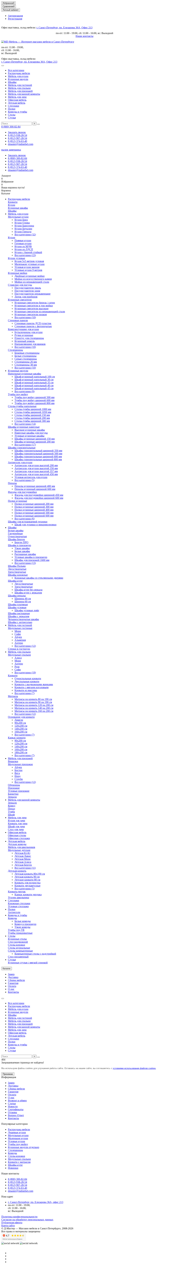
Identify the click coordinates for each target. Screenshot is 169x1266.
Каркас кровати (17, 737)
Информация (8, 1077)
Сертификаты (15, 1109)
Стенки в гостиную (19, 648)
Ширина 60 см (23, 601)
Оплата (12, 986)
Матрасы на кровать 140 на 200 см (34, 708)
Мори (18, 631)
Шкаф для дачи (16, 826)
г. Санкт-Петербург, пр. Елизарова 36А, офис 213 (35, 1202)
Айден (18, 637)
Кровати (12, 202)
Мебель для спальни (19, 88)
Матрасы (13, 696)
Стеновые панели (18, 320)
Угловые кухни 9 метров (28, 270)
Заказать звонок (17, 132)
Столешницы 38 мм (26, 364)
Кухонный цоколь (25, 341)
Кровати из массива (26, 690)
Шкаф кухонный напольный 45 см (34, 388)
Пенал (11, 808)
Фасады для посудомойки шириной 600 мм (39, 498)
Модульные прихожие (20, 764)
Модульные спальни (19, 654)
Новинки (13, 1168)
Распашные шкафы (25, 554)
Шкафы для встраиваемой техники (27, 521)
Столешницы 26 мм (26, 361)
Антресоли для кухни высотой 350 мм (36, 468)
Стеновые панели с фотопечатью (33, 326)
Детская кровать (17, 870)
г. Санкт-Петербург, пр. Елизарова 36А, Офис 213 (64, 27)
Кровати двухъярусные (27, 885)
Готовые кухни (23, 243)
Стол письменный (18, 956)
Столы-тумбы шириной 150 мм (32, 415)
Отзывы (12, 1112)
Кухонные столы (17, 938)
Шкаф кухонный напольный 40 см (34, 385)
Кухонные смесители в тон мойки (34, 305)
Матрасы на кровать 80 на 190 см (33, 699)
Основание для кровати (21, 717)
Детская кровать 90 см (27, 876)
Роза (17, 666)
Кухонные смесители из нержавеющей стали (40, 311)
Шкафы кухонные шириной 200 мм (35, 441)
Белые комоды (23, 921)
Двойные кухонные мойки (30, 276)
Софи (18, 634)
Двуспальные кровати (27, 681)
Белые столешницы (25, 355)
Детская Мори (23, 859)
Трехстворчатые (17, 572)
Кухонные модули (18, 79)
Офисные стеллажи (19, 838)
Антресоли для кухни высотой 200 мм (36, 465)
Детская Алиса (23, 862)
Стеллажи (13, 105)
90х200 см (20, 722)
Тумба (11, 811)
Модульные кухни (18, 216)
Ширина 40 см (23, 598)
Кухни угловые (16, 258)
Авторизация (15, 15)
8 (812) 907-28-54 (17, 138)
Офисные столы (17, 835)
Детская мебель (16, 102)
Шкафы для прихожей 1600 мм (32, 560)
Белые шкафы (15, 530)
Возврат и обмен (17, 1100)
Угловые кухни (16, 1141)
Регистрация (15, 18)
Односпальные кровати (28, 678)
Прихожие (14, 788)
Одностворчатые (17, 536)
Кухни (11, 205)
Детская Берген (23, 865)
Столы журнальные (19, 947)
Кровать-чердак (17, 891)
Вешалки (13, 761)
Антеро (19, 643)
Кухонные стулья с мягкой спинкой (28, 962)
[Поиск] (38, 124)
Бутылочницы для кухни (29, 332)
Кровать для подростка (27, 882)
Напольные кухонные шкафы (24, 373)
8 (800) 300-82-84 (10, 126)
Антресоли (14, 912)
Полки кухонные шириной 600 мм (34, 515)
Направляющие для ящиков (30, 344)
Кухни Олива (22, 222)
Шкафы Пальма (17, 566)
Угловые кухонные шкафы (29, 435)
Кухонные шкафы (18, 208)
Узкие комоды (22, 927)
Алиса (18, 657)
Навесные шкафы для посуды (31, 432)
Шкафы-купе (15, 580)
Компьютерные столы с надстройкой (35, 953)
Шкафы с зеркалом (18, 616)
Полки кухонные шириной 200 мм (34, 503)
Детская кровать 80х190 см (30, 873)
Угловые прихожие (18, 791)
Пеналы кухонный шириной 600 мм (35, 489)
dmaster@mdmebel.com (20, 144)
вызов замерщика (11, 149)
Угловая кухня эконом (27, 267)
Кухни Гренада (23, 231)
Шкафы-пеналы (17, 595)
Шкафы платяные (18, 604)
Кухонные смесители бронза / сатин (35, 302)
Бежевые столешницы (27, 353)
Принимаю (8, 1074)
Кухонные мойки (17, 273)
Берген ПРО (21, 542)
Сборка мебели (16, 980)
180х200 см (21, 752)
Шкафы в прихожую (19, 545)
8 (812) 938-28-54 (17, 135)
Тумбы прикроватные (20, 933)
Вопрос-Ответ (16, 1115)
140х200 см (21, 728)
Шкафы (12, 82)
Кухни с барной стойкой (28, 252)
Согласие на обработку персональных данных (27, 1219)
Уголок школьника (18, 897)
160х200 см (21, 731)
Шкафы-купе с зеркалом (28, 592)
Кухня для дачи (16, 820)
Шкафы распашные (19, 613)
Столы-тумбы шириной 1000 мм (33, 409)
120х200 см (21, 725)
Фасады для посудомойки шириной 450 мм (39, 495)
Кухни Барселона (24, 225)
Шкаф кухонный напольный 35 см (34, 382)
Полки (11, 108)
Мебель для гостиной (20, 85)
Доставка (13, 977)
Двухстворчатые (17, 569)
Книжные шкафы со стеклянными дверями (39, 577)
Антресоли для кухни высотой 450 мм (36, 474)
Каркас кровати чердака (28, 894)
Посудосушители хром (27, 290)
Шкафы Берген (16, 539)
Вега (17, 773)
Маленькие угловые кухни (30, 264)
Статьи (12, 1103)
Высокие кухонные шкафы (30, 429)
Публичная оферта (11, 1222)
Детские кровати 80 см (27, 879)
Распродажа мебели (19, 73)
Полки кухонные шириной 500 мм (34, 512)
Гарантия (13, 983)
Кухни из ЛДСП (24, 249)
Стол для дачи (16, 829)
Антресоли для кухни (20, 462)
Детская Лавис (23, 856)
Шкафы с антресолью (20, 622)
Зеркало (12, 802)
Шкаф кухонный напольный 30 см (34, 379)
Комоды (12, 918)
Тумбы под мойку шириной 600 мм (34, 400)
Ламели (19, 719)
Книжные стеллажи (19, 903)
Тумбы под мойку (18, 394)
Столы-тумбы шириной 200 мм (32, 418)
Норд (17, 776)
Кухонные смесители (20, 299)
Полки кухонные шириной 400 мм (34, 509)
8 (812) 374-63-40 (17, 141)
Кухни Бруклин (23, 228)
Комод (11, 805)
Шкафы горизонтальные (21, 447)
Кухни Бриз (21, 219)
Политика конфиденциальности (19, 1216)
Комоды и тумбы (17, 111)
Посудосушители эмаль (28, 287)
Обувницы (14, 785)
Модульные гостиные (20, 628)
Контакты (13, 992)
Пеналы (12, 483)
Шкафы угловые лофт (27, 610)
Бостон (18, 770)
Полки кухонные (17, 500)
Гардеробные (15, 533)
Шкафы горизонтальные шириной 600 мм (38, 456)
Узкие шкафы (22, 548)
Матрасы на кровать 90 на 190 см (33, 702)
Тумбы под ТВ (16, 930)
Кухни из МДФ (23, 246)
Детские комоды (17, 844)
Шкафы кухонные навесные (24, 427)
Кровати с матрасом (19, 1162)
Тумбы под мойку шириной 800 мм (34, 403)
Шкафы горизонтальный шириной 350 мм (38, 450)
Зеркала (12, 796)
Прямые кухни (23, 240)
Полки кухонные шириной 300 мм (34, 506)
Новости (13, 1106)
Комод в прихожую (25, 924)
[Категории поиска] (2, 65)
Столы (11, 114)
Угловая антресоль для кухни (31, 477)
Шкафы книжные (18, 574)
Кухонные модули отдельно (23, 1147)
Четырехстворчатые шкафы (23, 619)
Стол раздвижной (18, 941)
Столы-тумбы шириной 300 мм (32, 421)
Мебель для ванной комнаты (24, 94)
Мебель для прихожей (20, 91)
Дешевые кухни (17, 1132)
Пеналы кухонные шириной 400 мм (35, 486)
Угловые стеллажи (18, 906)
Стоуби (19, 779)
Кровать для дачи (17, 823)
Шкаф (11, 814)
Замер (11, 974)
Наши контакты (84, 36)
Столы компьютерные (20, 950)
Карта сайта (8, 1225)
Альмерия (20, 640)
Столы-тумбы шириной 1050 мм (33, 412)
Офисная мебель (17, 99)
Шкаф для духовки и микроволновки (35, 524)
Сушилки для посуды (20, 284)
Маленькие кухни (18, 1138)
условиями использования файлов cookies (134, 1068)
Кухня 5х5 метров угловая (29, 261)
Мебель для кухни (18, 76)
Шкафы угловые (17, 607)
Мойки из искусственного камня (33, 279)
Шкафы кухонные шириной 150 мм (35, 438)
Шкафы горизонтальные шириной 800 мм (38, 459)
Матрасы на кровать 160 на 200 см (34, 711)
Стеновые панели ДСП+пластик (33, 323)
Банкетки (13, 793)
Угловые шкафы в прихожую (31, 557)
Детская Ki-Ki (22, 853)
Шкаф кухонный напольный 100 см (35, 376)
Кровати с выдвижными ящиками (34, 684)
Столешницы (15, 350)
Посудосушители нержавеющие (33, 293)
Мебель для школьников (21, 847)
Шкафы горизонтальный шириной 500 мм (38, 453)
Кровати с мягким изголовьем (32, 687)
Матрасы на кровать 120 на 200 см (34, 705)
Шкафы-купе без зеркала (28, 589)
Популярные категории (14, 1123)
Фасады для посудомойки (22, 492)
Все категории (16, 70)
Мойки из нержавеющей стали (32, 281)
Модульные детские (19, 850)
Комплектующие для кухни (23, 329)
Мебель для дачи (17, 97)
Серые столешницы (26, 358)
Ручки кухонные (24, 335)
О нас (11, 989)
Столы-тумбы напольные (22, 406)
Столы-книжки (16, 944)
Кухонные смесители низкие (31, 314)
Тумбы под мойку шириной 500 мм (34, 397)
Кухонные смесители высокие (32, 308)
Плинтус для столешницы (29, 338)
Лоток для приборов (26, 296)
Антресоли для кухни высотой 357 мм (36, 471)
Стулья (12, 117)
